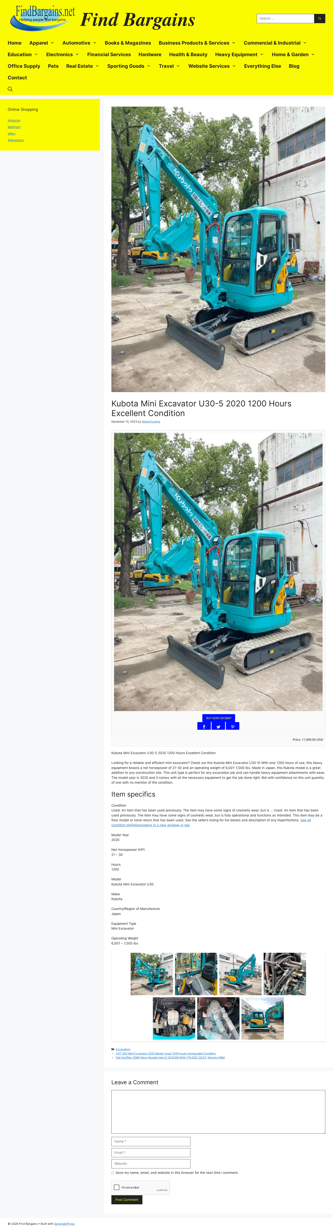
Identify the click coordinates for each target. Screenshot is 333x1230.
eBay (11, 134)
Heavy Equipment (236, 54)
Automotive (76, 43)
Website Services (209, 66)
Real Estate (79, 66)
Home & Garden (290, 54)
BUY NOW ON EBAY (218, 718)
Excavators (123, 1049)
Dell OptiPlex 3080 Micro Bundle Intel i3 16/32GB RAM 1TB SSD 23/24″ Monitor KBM (170, 1057)
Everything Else (262, 66)
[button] (10, 89)
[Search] (319, 18)
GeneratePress (64, 1224)
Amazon (14, 120)
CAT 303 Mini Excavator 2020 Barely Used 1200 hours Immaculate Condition (166, 1053)
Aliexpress (16, 140)
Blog (294, 66)
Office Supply (24, 66)
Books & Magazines (128, 43)
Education (20, 54)
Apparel (38, 43)
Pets (53, 66)
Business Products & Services (194, 43)
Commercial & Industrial (272, 43)
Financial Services (109, 54)
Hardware (150, 54)
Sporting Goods (125, 66)
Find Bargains (138, 18)
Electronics (59, 54)
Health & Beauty (188, 54)
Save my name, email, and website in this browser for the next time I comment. (177, 1173)
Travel (166, 66)
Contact (17, 78)
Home (15, 43)
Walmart (14, 127)
